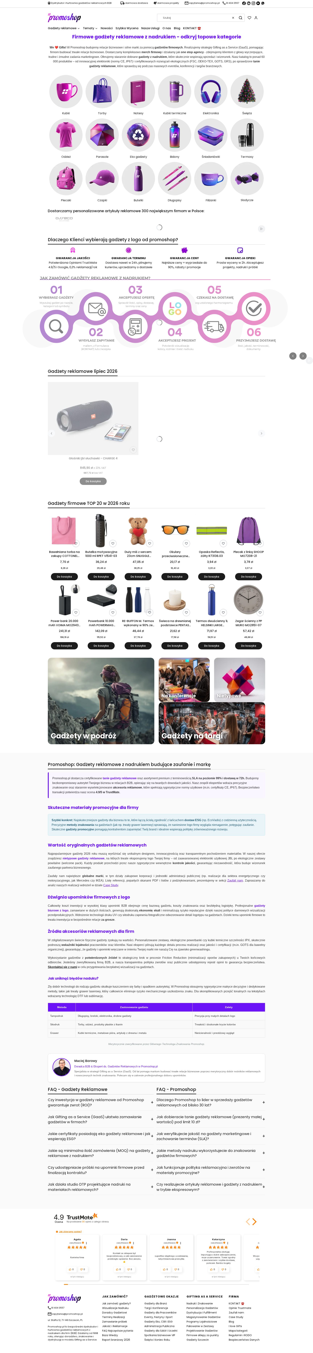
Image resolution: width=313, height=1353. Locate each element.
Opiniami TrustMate (83, 263)
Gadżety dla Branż (155, 1303)
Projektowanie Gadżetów (202, 1331)
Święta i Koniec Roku (157, 1340)
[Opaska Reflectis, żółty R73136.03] (211, 531)
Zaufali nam (236, 1312)
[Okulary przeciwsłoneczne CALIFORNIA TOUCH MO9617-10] (174, 531)
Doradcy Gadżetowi (114, 1312)
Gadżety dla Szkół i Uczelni (160, 1331)
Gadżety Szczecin (198, 1340)
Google (63, 267)
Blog (231, 1321)
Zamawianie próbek (114, 1321)
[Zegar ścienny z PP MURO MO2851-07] (248, 600)
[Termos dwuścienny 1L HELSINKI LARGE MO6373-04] (211, 600)
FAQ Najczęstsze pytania (117, 1331)
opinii (95, 1221)
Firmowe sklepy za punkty (203, 1335)
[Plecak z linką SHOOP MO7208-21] (248, 531)
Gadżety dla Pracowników (160, 1312)
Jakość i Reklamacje (115, 1326)
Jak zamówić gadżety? (116, 1303)
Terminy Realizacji (113, 1317)
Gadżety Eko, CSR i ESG (158, 1321)
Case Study (236, 1317)
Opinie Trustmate (240, 1308)
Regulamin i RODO (240, 1335)
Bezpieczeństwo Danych (244, 1340)
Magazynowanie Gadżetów (203, 1317)
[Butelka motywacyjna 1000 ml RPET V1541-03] (101, 531)
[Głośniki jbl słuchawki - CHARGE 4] (93, 418)
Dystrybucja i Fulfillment (202, 1312)
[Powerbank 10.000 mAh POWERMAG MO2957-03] (101, 600)
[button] (240, 18)
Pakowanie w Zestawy (200, 1326)
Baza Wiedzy (110, 1335)
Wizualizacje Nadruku (115, 1308)
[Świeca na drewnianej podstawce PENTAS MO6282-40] (174, 600)
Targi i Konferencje (156, 1308)
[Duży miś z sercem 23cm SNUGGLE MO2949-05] (138, 531)
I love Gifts (235, 1326)
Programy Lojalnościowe (202, 1321)
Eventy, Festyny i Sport (158, 1317)
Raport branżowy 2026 (116, 1340)
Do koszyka (93, 481)
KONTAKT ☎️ (236, 1303)
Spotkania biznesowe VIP (159, 1335)
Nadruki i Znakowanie (200, 1303)
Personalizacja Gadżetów (202, 1308)
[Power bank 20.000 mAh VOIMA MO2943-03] (64, 600)
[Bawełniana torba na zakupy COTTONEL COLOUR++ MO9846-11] (64, 531)
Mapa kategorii (238, 1331)
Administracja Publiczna (159, 1326)
